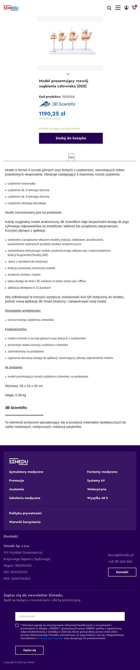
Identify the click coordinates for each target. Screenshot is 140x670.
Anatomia (16, 489)
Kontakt (122, 572)
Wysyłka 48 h (97, 498)
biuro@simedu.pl (120, 555)
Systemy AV (96, 480)
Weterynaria (96, 489)
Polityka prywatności (25, 513)
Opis (71, 157)
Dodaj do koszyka (71, 138)
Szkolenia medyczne (24, 498)
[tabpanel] (70, 43)
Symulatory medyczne (26, 471)
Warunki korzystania (25, 522)
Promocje (16, 480)
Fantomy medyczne (102, 471)
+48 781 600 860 (120, 561)
